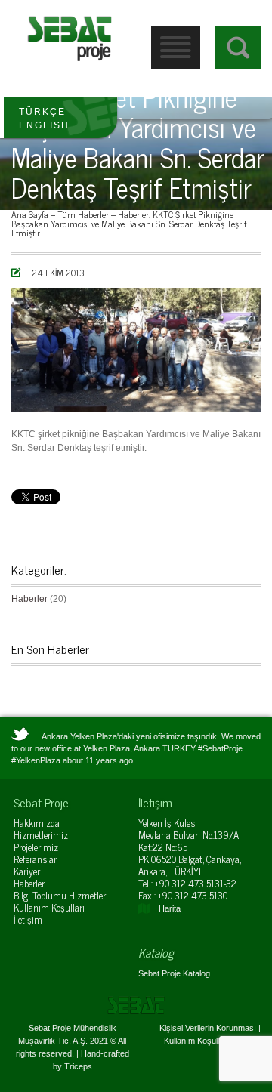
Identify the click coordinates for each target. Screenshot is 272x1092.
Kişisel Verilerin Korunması (207, 1027)
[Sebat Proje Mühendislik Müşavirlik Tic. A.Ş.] (69, 37)
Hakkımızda (37, 823)
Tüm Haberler (83, 214)
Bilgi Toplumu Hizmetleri (61, 895)
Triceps (78, 1066)
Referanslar (35, 859)
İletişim (28, 919)
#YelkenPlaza (35, 760)
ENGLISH (44, 125)
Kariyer (27, 871)
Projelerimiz (36, 847)
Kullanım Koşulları (49, 907)
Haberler (133, 214)
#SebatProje (220, 748)
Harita (170, 908)
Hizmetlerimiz (41, 835)
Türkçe (42, 111)
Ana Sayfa (29, 214)
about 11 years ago (98, 760)
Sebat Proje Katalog (174, 973)
